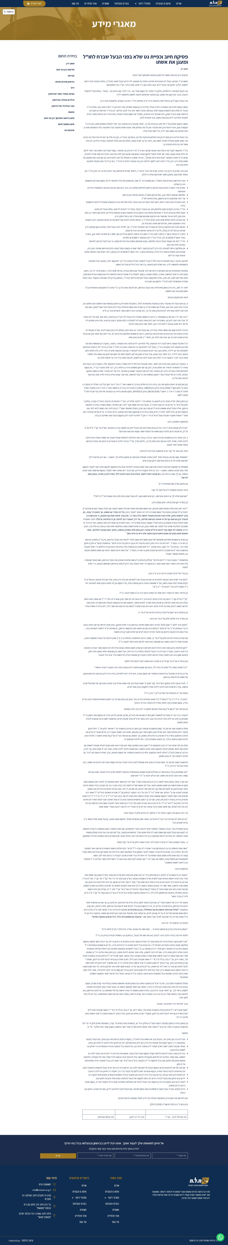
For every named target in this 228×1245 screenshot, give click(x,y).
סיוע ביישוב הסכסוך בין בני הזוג (59, 118)
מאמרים (105, 3)
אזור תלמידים (90, 3)
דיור (72, 87)
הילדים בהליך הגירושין (63, 99)
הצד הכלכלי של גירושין (63, 105)
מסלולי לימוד (144, 3)
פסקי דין (70, 63)
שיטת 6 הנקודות (163, 3)
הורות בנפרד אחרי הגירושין (61, 93)
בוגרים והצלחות (122, 3)
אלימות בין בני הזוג (65, 69)
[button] (220, 1237)
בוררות (71, 75)
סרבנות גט (69, 130)
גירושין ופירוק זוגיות (64, 81)
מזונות (71, 111)
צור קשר (75, 3)
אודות (178, 3)
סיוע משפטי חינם (66, 124)
